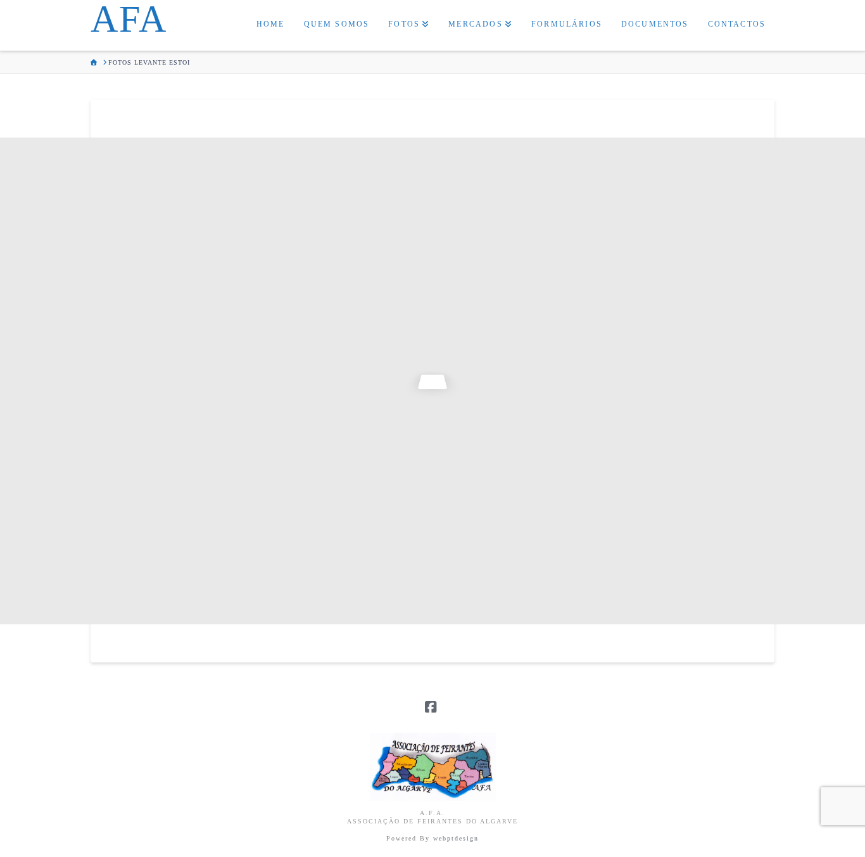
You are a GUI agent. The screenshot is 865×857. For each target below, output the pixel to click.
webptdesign (456, 838)
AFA (129, 19)
